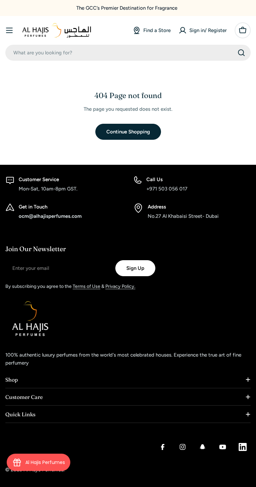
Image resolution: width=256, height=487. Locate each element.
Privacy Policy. (120, 286)
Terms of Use (86, 286)
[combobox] (128, 53)
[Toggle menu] (9, 30)
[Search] (241, 53)
